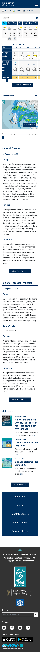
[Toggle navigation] (36, 4)
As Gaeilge (8, 558)
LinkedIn (28, 628)
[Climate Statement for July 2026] (7, 443)
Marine (17, 10)
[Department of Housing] (20, 593)
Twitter (4, 628)
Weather (7, 10)
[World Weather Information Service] (20, 602)
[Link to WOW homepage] (12, 646)
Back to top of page (20, 550)
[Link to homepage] (20, 577)
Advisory (28, 10)
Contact (18, 558)
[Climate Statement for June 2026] (7, 463)
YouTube (20, 628)
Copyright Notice (14, 561)
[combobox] (20, 18)
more (33, 435)
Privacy (27, 558)
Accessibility (28, 561)
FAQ (33, 558)
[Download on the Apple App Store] (9, 639)
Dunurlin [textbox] (6, 18)
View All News (20, 485)
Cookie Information (28, 554)
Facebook (12, 628)
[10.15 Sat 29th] (20, 114)
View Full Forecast (20, 271)
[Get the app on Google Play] (25, 639)
